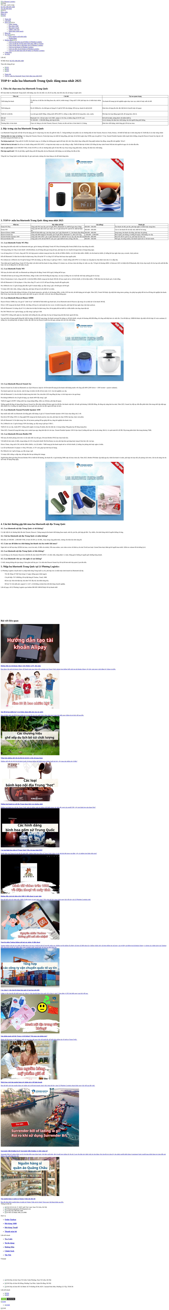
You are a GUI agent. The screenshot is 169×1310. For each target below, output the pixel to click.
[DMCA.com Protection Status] (8, 1300)
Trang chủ (8, 19)
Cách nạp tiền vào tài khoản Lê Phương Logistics (24, 49)
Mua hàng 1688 (13, 26)
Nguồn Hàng (13, 38)
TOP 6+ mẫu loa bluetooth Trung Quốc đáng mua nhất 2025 (23, 76)
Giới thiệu (8, 21)
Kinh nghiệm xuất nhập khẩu (18, 36)
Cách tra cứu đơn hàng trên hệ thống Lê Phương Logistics (26, 50)
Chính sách (8, 52)
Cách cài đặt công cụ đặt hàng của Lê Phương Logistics (26, 45)
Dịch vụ (7, 22)
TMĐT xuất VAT (14, 29)
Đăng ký (3, 14)
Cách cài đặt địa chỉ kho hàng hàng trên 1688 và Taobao (26, 43)
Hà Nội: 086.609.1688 (8, 7)
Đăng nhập (4, 12)
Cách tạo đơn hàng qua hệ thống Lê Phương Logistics (25, 42)
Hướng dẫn (8, 40)
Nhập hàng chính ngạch (16, 31)
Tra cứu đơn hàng (6, 8)
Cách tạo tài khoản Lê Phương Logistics (21, 47)
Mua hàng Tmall (14, 28)
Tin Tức (7, 35)
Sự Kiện (7, 54)
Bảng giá (7, 33)
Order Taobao (13, 24)
